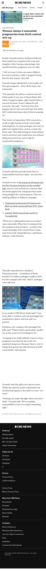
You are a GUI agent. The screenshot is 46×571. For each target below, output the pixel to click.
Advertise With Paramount (12, 530)
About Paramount (9, 527)
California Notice (8, 481)
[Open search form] (43, 3)
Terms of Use (7, 488)
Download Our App (9, 509)
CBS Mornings (7, 8)
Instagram (6, 463)
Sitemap (5, 516)
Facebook (6, 459)
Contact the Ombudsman (12, 545)
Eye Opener (22, 8)
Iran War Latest (8, 438)
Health (40, 8)
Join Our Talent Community (13, 534)
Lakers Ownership (9, 445)
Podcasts (5, 506)
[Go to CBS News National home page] (23, 3)
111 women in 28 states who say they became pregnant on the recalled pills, (23, 185)
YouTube (5, 456)
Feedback (6, 541)
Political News (7, 434)
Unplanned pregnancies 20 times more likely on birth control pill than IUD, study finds (24, 206)
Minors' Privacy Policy (10, 492)
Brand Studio (7, 513)
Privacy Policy (7, 477)
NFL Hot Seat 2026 (9, 442)
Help (4, 538)
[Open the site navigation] (8, 3)
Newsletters (7, 502)
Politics (32, 8)
